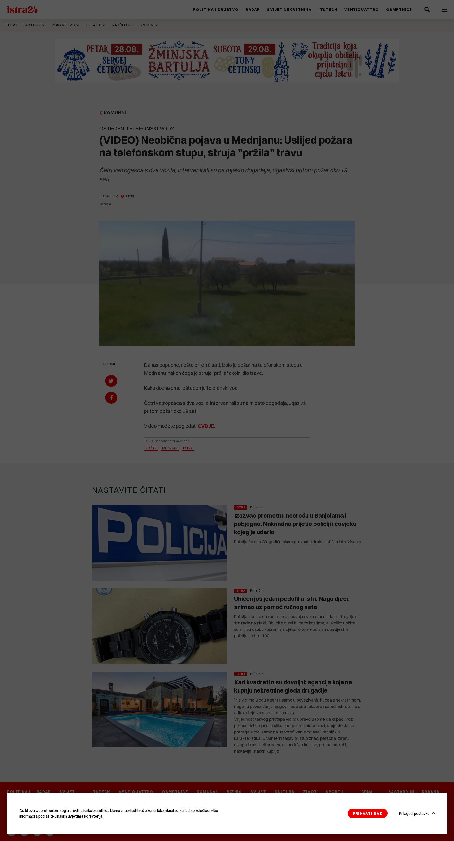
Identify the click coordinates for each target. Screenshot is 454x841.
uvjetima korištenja (85, 816)
